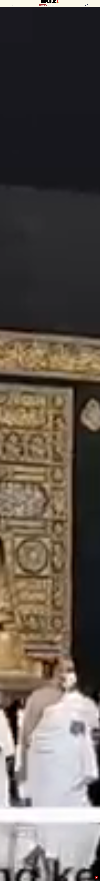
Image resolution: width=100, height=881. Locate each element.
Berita (49, 5)
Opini (53, 5)
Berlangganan (42, 5)
